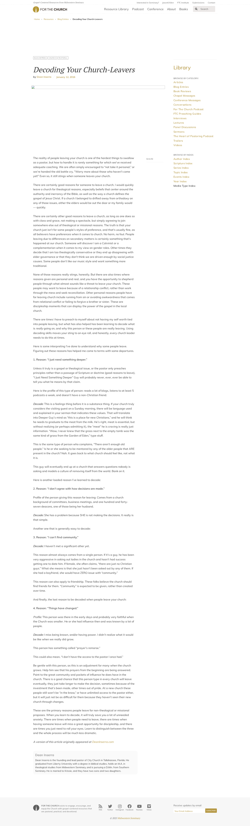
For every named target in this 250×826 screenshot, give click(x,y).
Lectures (178, 122)
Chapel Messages (184, 95)
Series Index (181, 167)
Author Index (181, 159)
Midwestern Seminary (129, 818)
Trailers (178, 140)
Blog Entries (63, 19)
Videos (177, 145)
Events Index (181, 176)
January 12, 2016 (65, 77)
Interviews (180, 118)
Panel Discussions (184, 127)
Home (37, 19)
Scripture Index (183, 163)
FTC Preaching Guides (187, 113)
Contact (211, 2)
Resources (49, 19)
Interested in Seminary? (148, 2)
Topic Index (180, 172)
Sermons (178, 131)
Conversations (182, 104)
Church (52, 58)
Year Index (180, 181)
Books (183, 9)
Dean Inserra (44, 77)
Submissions (198, 2)
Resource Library (116, 9)
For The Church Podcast (188, 109)
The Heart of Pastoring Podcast (193, 136)
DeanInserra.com (103, 742)
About (171, 9)
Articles (178, 82)
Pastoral (63, 58)
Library (182, 67)
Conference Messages (187, 100)
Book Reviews (182, 91)
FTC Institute (183, 2)
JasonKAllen (168, 2)
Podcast (138, 9)
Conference (155, 9)
